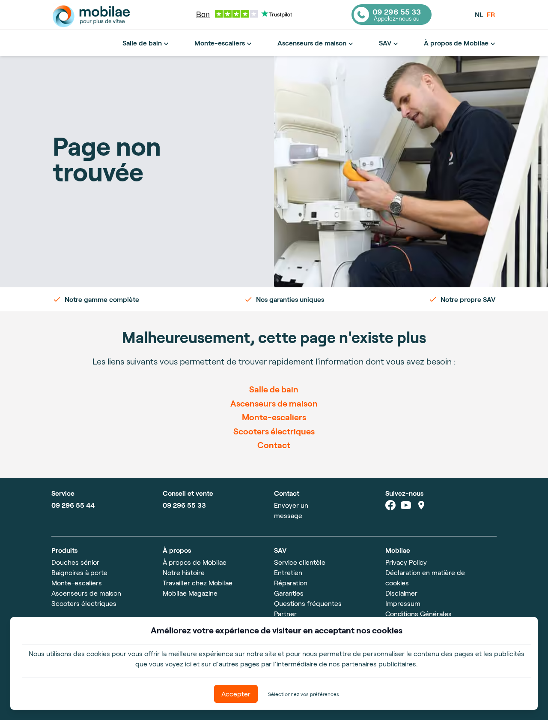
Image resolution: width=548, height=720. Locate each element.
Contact (273, 445)
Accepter (235, 694)
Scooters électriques (274, 431)
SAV (385, 43)
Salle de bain (142, 43)
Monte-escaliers (219, 43)
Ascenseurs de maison (311, 43)
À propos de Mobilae (456, 43)
